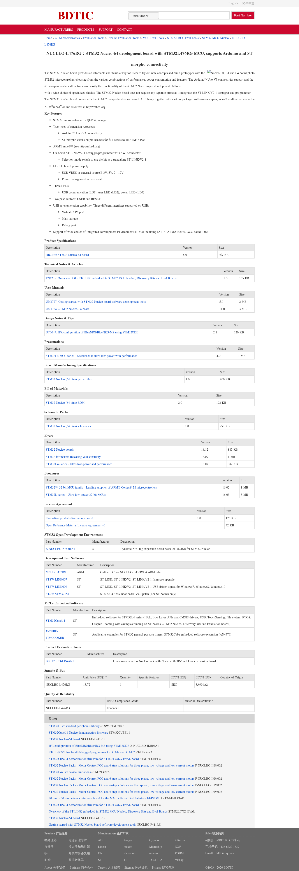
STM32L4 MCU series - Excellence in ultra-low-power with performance (91, 356)
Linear (102, 846)
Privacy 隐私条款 (163, 867)
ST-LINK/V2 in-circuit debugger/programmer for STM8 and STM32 (92, 752)
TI (125, 860)
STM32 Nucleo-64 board (64, 739)
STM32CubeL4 (55, 620)
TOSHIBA (155, 860)
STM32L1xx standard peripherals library (74, 726)
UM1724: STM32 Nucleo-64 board (68, 309)
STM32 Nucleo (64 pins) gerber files (68, 379)
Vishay (179, 860)
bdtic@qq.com (225, 853)
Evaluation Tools (93, 38)
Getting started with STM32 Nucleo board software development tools (92, 824)
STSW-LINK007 (56, 579)
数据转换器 (76, 860)
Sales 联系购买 (214, 833)
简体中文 (248, 3)
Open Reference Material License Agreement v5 (75, 525)
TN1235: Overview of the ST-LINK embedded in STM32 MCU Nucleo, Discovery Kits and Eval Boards (111, 278)
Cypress (154, 840)
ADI (101, 840)
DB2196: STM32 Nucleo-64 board (67, 255)
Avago (128, 840)
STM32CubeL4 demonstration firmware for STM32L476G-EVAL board (94, 759)
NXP (178, 846)
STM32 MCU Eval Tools (183, 38)
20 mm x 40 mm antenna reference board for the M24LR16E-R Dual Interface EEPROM (104, 798)
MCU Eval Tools (153, 38)
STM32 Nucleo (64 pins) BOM (65, 402)
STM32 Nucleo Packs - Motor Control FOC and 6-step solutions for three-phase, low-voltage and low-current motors (121, 765)
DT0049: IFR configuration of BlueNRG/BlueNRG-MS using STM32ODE (92, 332)
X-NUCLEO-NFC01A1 (60, 549)
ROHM (179, 853)
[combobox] (143, 15)
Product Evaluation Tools (123, 38)
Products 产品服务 (55, 833)
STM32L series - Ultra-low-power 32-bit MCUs (76, 494)
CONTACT (124, 29)
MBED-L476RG (56, 572)
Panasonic (130, 853)
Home (48, 38)
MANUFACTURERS (58, 29)
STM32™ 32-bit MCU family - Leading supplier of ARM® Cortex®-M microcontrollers (101, 487)
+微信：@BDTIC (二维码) (223, 840)
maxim (128, 846)
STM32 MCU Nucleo (215, 38)
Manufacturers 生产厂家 (113, 833)
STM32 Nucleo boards (60, 449)
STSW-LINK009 (56, 586)
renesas (153, 853)
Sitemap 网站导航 (136, 867)
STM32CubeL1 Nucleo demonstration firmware (78, 732)
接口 (47, 853)
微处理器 (50, 840)
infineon (180, 840)
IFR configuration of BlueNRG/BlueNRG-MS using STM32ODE (89, 746)
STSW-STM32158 (57, 594)
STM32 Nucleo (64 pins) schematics (68, 426)
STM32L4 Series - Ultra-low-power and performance (79, 464)
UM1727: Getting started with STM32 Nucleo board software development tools (96, 301)
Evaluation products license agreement (69, 518)
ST (100, 860)
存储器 (49, 846)
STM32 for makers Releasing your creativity (73, 457)
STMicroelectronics (67, 38)
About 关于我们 (54, 867)
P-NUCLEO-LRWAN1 (60, 661)
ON (100, 853)
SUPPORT (105, 29)
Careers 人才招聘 (109, 867)
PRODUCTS (85, 29)
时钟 (47, 860)
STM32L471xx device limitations (70, 772)
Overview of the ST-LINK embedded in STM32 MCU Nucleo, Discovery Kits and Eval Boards (108, 811)
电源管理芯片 (78, 840)
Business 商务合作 (81, 867)
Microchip (155, 846)
